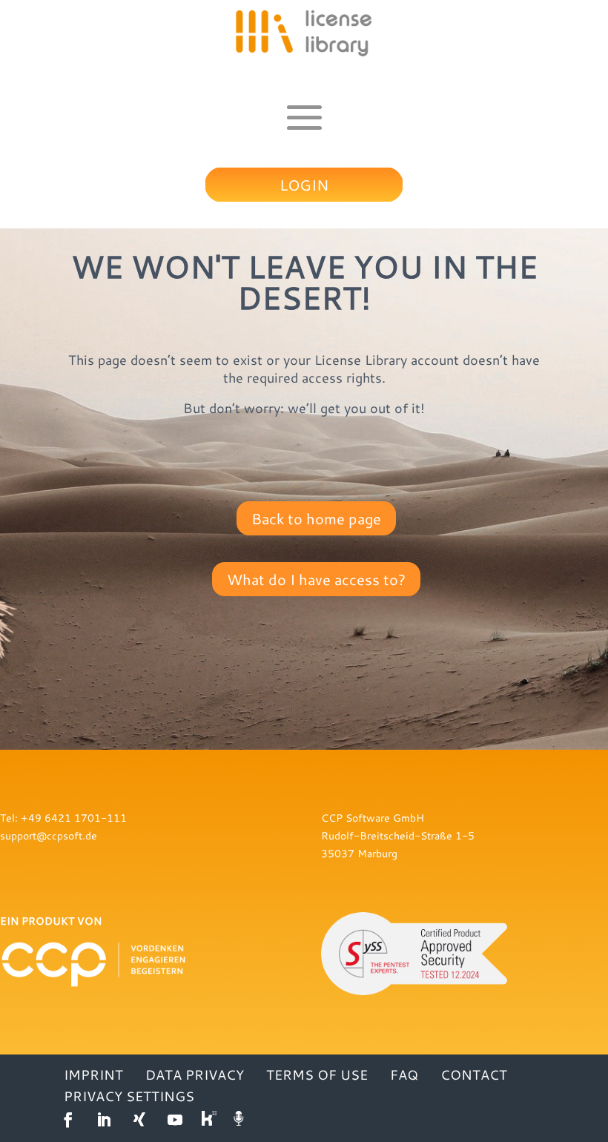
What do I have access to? (316, 579)
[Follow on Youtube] (175, 1120)
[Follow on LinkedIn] (104, 1120)
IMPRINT (93, 1074)
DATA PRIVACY (194, 1074)
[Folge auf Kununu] (210, 1120)
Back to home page (316, 518)
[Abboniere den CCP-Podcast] (240, 1120)
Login (304, 184)
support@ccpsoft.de (48, 835)
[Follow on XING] (139, 1120)
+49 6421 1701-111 (74, 818)
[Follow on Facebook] (68, 1120)
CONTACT (473, 1074)
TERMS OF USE (317, 1074)
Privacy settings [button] (129, 1096)
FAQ (404, 1074)
